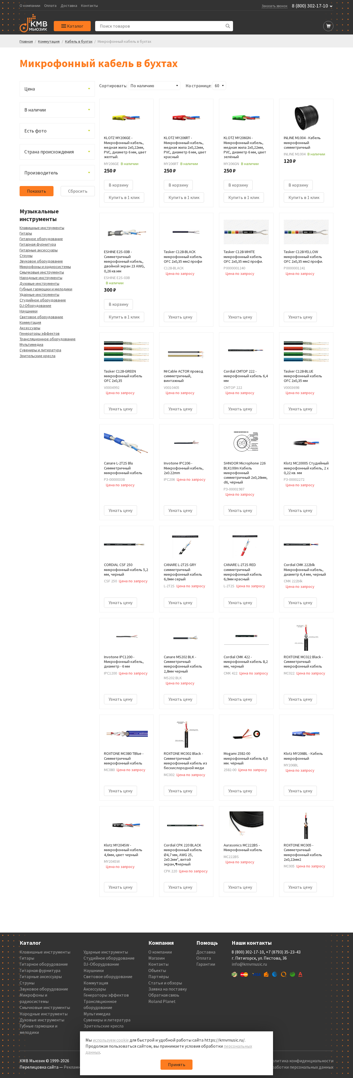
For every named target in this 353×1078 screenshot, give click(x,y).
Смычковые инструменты (42, 272)
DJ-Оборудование (35, 305)
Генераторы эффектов (40, 333)
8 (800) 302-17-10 (310, 5)
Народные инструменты (41, 277)
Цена (29, 89)
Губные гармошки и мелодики (46, 288)
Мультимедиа (31, 344)
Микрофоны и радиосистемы (45, 266)
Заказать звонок (274, 6)
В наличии (35, 110)
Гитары (26, 233)
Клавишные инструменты (42, 227)
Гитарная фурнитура (38, 244)
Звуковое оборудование (41, 261)
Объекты (157, 970)
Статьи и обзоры (165, 983)
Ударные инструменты (39, 294)
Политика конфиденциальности (301, 1060)
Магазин (156, 958)
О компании (30, 5)
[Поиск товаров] (228, 26)
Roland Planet (162, 1001)
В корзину (118, 185)
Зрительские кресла (37, 355)
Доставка (69, 5)
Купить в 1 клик (124, 197)
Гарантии (205, 964)
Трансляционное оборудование (48, 338)
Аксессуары (30, 327)
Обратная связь (163, 995)
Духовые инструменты (39, 283)
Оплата (50, 5)
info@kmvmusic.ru (249, 964)
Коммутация (30, 322)
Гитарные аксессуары (39, 250)
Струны (26, 255)
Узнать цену (180, 317)
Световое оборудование (41, 316)
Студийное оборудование (43, 300)
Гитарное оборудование (41, 238)
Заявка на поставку (167, 989)
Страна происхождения (49, 152)
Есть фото (35, 131)
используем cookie (111, 1040)
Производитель (41, 173)
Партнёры (158, 976)
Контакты (89, 5)
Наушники (29, 311)
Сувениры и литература (40, 349)
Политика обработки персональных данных (290, 1067)
